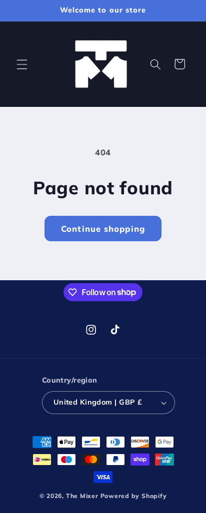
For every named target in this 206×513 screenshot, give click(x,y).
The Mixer (82, 496)
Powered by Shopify (133, 496)
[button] (22, 64)
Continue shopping (103, 228)
